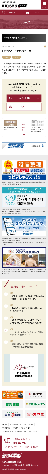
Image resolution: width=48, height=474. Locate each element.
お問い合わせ (33, 431)
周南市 (16, 57)
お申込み (12, 12)
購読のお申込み (25, 428)
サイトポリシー (28, 424)
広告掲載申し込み (21, 431)
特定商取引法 (6, 428)
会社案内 (4, 424)
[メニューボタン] (44, 4)
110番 (6, 57)
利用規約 (15, 428)
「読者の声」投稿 (7, 431)
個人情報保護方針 (15, 424)
